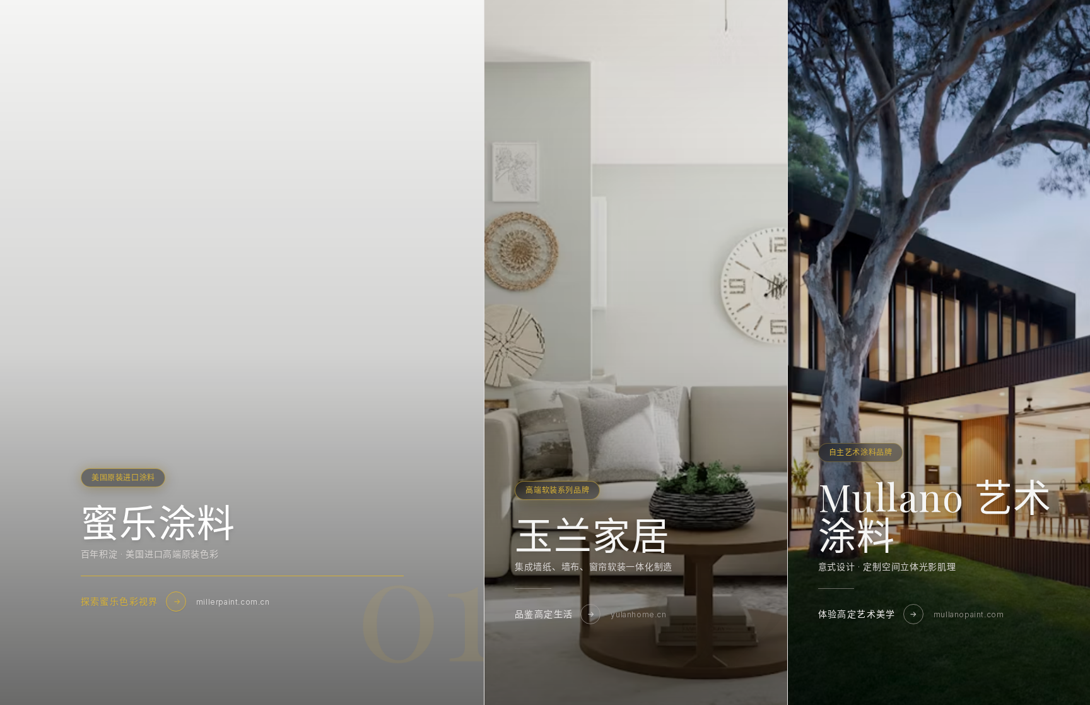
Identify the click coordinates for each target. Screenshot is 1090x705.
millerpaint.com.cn (233, 602)
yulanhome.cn (638, 614)
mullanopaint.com (969, 614)
